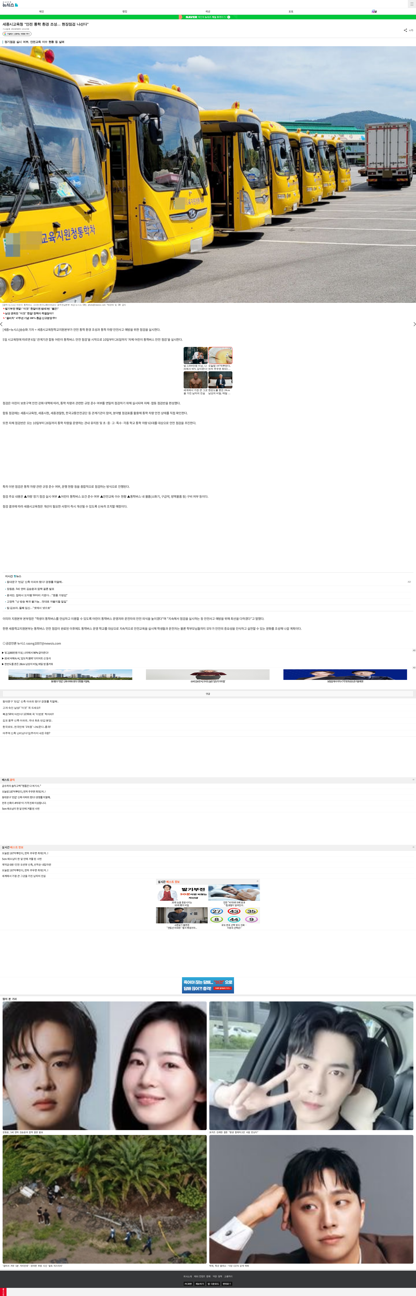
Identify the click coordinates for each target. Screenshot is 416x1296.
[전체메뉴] (412, 4)
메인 (41, 11)
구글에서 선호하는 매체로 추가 (18, 34)
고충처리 (228, 1276)
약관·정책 (217, 1276)
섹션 (207, 11)
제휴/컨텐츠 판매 (202, 1276)
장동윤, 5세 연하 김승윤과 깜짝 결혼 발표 (30, 588)
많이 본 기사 (10, 999)
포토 (291, 11)
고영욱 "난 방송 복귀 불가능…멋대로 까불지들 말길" (37, 601)
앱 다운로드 (213, 1283)
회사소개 (187, 1276)
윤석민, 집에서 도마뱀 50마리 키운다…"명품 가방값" (37, 595)
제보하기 (200, 1283)
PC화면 (188, 1283)
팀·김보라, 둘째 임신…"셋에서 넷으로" (29, 608)
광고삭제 (3, 1292)
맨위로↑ (227, 1283)
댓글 (208, 693)
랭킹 (124, 11)
